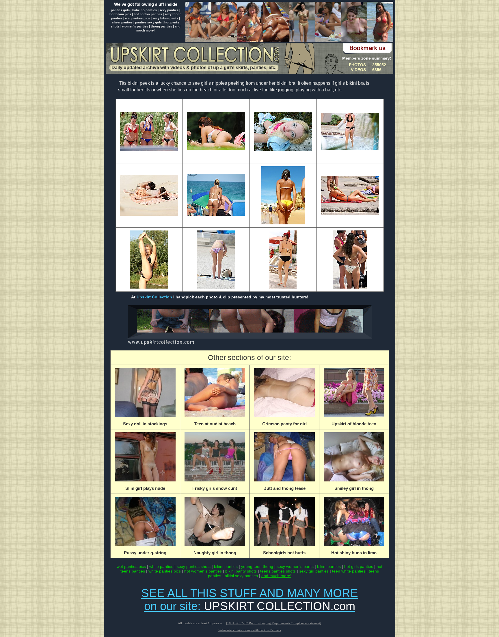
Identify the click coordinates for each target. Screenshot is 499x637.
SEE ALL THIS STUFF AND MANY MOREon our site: (249, 599)
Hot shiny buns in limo (354, 552)
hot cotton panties (148, 14)
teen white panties (348, 571)
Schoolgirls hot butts (284, 552)
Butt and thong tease (284, 488)
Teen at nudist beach (215, 423)
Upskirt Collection (154, 297)
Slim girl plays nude (145, 488)
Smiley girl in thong (354, 488)
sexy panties (168, 10)
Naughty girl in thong (214, 552)
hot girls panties (358, 566)
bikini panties (226, 566)
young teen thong (257, 566)
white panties (161, 566)
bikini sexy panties (241, 575)
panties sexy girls (148, 22)
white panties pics (164, 571)
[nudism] (249, 344)
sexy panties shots (194, 566)
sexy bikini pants (165, 18)
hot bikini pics (120, 14)
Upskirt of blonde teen (354, 423)
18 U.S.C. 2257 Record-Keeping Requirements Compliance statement (273, 623)
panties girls (120, 10)
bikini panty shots (241, 571)
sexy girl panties (314, 571)
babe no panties (144, 10)
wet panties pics (137, 18)
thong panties (161, 26)
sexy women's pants (295, 566)
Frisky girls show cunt (214, 488)
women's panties (135, 26)
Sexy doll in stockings (145, 423)
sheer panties (122, 22)
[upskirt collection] (194, 55)
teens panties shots (278, 571)
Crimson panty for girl (284, 423)
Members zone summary (366, 58)
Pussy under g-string (145, 552)
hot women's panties (203, 571)
